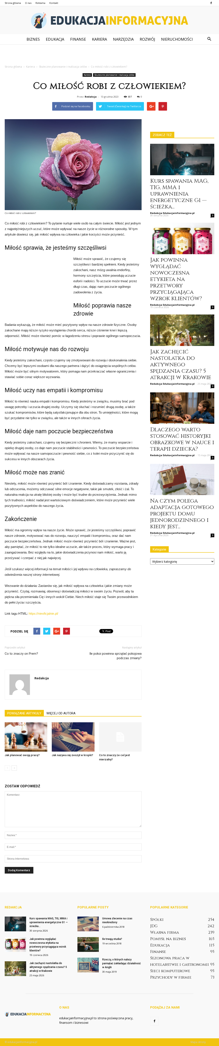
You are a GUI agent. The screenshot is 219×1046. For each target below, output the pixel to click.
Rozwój (147, 39)
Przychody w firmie (170, 977)
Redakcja (91, 96)
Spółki (157, 919)
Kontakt (53, 2)
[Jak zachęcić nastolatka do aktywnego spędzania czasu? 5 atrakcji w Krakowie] (182, 330)
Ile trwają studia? (112, 939)
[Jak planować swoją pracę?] (26, 737)
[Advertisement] (109, 55)
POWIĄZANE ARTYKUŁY (24, 713)
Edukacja (55, 39)
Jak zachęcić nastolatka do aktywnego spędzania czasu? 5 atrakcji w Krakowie (180, 364)
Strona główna (13, 2)
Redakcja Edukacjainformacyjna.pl (172, 213)
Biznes (33, 39)
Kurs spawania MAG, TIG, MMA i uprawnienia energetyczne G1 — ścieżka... (179, 194)
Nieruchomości (177, 39)
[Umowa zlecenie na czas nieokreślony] (88, 924)
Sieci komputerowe (170, 971)
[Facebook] (211, 3)
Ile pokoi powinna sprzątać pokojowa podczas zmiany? (115, 656)
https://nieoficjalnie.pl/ (43, 613)
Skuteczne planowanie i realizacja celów (114, 74)
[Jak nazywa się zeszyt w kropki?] (73, 737)
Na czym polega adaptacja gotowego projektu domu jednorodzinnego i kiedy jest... (182, 513)
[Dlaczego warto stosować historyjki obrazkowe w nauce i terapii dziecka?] (182, 408)
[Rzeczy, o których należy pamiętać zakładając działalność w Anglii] (88, 965)
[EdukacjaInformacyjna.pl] (109, 20)
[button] (209, 39)
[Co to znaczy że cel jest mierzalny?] (120, 737)
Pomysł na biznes (168, 939)
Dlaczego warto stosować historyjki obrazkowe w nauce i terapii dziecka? (182, 439)
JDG (154, 926)
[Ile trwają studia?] (88, 944)
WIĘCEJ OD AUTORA (60, 713)
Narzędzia (123, 39)
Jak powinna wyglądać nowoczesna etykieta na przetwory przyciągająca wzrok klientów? (176, 279)
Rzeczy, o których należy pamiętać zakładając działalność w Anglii (121, 963)
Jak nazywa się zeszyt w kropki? (72, 755)
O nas (28, 2)
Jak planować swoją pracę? (22, 755)
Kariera (99, 39)
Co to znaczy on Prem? (21, 654)
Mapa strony (198, 1042)
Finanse (78, 39)
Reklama (40, 2)
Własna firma (164, 932)
